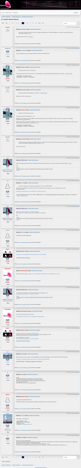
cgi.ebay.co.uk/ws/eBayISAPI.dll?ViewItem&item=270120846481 (31, 254)
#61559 (77, 158)
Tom (8, 181)
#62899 (77, 287)
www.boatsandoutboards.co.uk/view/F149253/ (27, 333)
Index (3, 12)
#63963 (77, 435)
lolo (7, 352)
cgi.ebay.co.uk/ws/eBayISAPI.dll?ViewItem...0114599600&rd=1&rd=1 (44, 274)
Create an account (26, 43)
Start (3, 23)
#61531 (77, 65)
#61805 (77, 206)
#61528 (77, 27)
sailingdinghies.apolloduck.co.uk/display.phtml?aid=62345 (30, 316)
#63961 (77, 394)
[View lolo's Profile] (7, 355)
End (43, 23)
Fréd (8, 158)
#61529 (77, 48)
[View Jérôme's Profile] (7, 235)
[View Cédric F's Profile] (7, 253)
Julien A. (7, 65)
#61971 (77, 249)
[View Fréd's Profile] (7, 162)
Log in (19, 43)
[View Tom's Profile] (7, 186)
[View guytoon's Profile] (7, 399)
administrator (8, 268)
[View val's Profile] (7, 373)
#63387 (77, 309)
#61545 (77, 136)
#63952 (77, 351)
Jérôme (7, 230)
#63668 (77, 328)
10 (27, 23)
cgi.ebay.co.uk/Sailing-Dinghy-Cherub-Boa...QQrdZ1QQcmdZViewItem (33, 359)
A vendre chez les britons (35, 29)
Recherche (15, 12)
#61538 (77, 87)
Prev (7, 23)
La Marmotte (7, 48)
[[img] (18, 170)
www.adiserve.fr (24, 195)
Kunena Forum (43, 467)
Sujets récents (9, 12)
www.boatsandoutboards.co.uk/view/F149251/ (27, 335)
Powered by (37, 467)
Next (39, 23)
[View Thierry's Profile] (7, 418)
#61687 (77, 180)
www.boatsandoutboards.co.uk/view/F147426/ (27, 294)
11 (30, 23)
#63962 (77, 413)
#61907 (77, 230)
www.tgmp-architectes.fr (26, 424)
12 (33, 23)
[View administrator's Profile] (7, 274)
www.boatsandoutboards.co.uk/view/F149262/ (27, 338)
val (7, 372)
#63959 (77, 372)
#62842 (77, 268)
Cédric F (7, 249)
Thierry (7, 413)
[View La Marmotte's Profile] (7, 49)
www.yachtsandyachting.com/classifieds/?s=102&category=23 (31, 191)
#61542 (77, 107)
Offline (8, 51)
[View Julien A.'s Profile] (7, 70)
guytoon (7, 394)
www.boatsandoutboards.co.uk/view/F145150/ (27, 211)
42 (36, 23)
